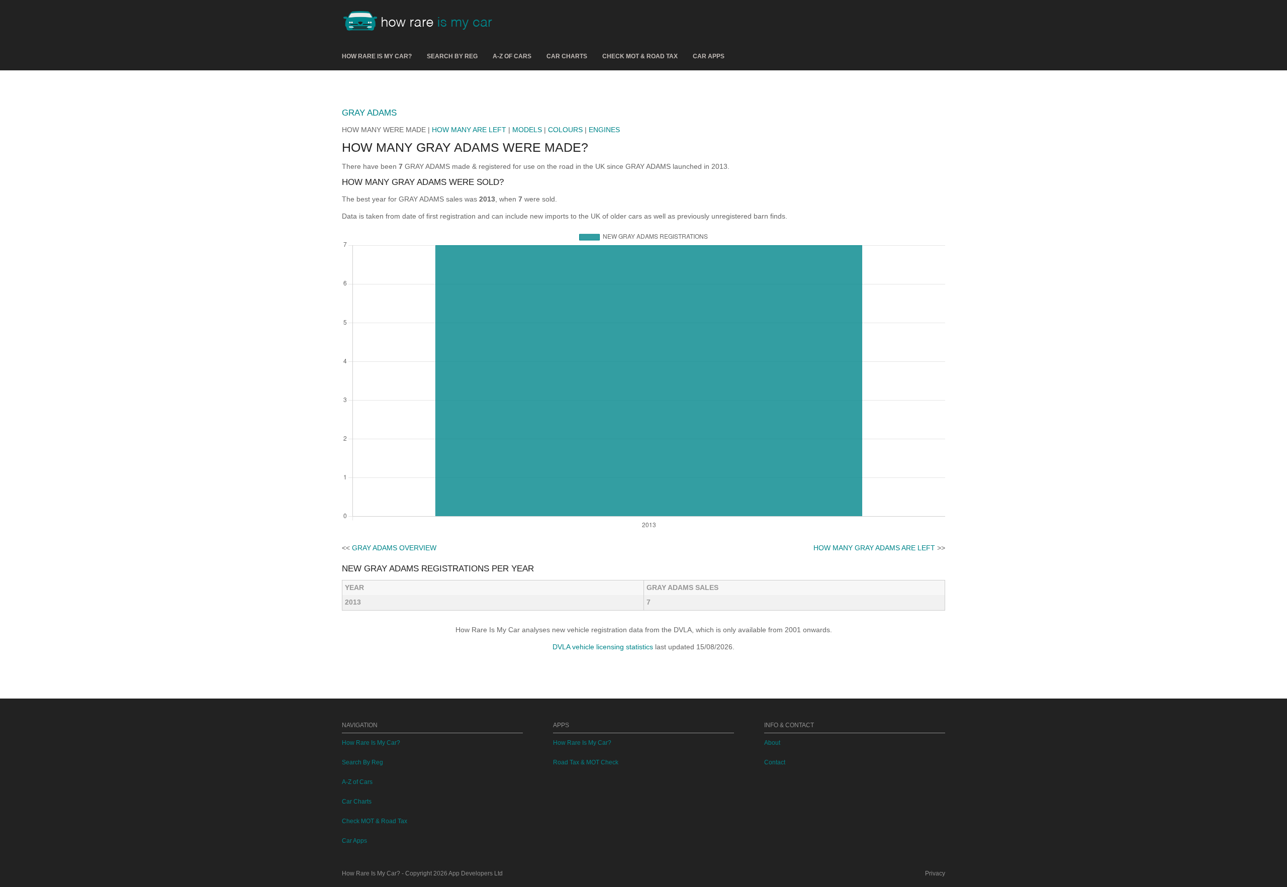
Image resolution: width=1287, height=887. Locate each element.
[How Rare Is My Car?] (422, 22)
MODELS (527, 130)
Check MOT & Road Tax (640, 56)
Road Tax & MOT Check (585, 762)
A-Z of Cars (512, 56)
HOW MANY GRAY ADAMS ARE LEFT (874, 548)
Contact (774, 762)
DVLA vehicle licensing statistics (603, 647)
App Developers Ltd (475, 873)
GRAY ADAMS (369, 113)
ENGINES (604, 130)
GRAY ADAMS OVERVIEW (394, 548)
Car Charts (566, 56)
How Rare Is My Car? (377, 56)
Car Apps (708, 56)
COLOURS (565, 130)
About (772, 742)
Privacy (935, 873)
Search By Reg (452, 56)
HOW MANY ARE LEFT (469, 130)
